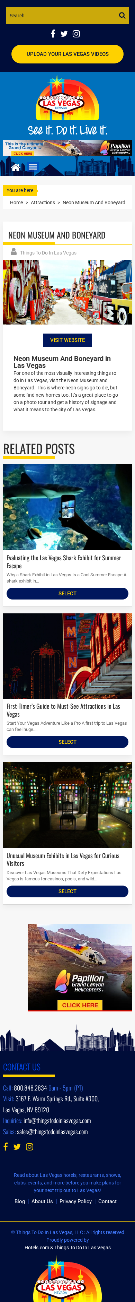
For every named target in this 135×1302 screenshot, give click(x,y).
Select (67, 593)
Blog (20, 1201)
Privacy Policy (76, 1201)
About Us (42, 1201)
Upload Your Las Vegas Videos (68, 54)
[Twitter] (66, 34)
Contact (107, 1201)
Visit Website (67, 340)
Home (16, 202)
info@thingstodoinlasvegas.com (57, 1120)
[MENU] (33, 167)
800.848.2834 (30, 1087)
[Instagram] (78, 34)
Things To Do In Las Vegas (48, 253)
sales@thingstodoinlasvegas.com (52, 1131)
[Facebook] (55, 34)
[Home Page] (16, 166)
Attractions (43, 202)
